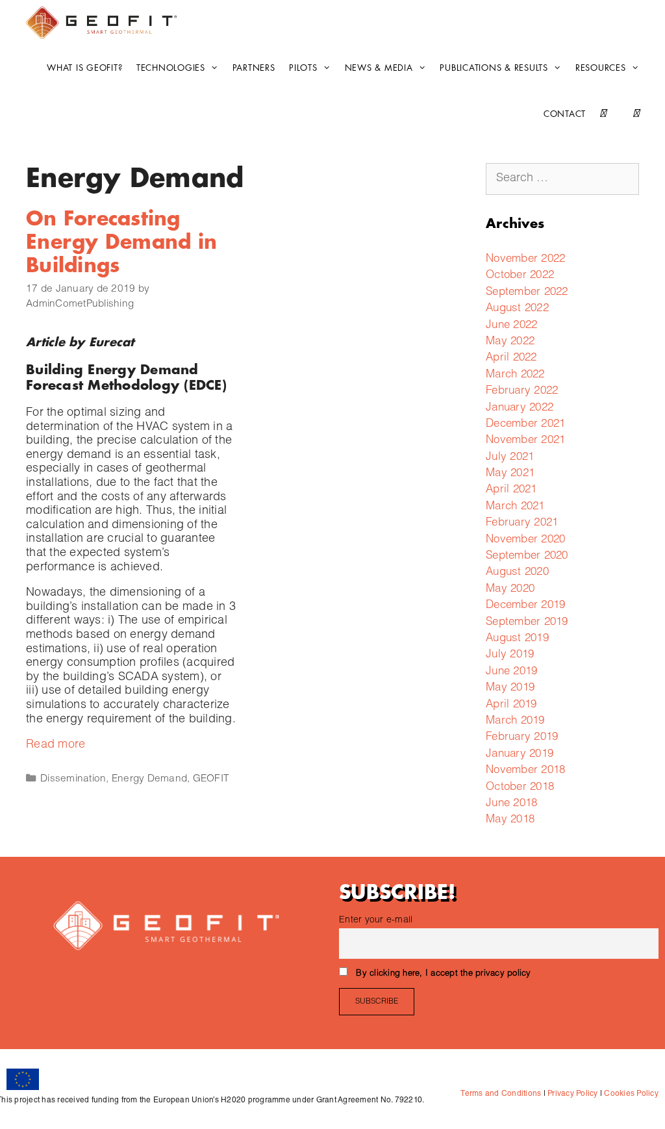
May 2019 (510, 688)
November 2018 (525, 770)
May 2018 (510, 820)
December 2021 (525, 424)
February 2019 (522, 737)
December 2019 (525, 605)
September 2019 (527, 622)
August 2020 (517, 572)
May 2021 (510, 473)
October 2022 (520, 275)
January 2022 (519, 408)
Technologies (170, 68)
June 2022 (511, 325)
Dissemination (73, 779)
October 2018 (520, 787)
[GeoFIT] (104, 22)
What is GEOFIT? (84, 68)
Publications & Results (494, 68)
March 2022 (515, 375)
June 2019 (511, 672)
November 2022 (525, 259)
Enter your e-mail (375, 920)
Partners (253, 68)
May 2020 (510, 589)
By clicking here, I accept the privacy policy (443, 974)
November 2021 (525, 440)
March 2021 (515, 507)
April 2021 (511, 490)
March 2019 (515, 721)
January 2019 (519, 754)
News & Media (379, 68)
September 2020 (527, 556)
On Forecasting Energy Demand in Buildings (121, 242)
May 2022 (510, 342)
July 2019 (510, 655)
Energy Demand (149, 779)
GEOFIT (211, 779)
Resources (600, 68)
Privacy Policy (572, 1094)
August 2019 (517, 638)
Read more (55, 745)
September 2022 (527, 292)
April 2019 (511, 705)
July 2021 (510, 457)
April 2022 (511, 358)
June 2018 (511, 803)
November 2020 (525, 540)
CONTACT (565, 114)
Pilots (303, 68)
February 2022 (522, 391)
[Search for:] (562, 178)
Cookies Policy (630, 1094)
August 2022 (517, 308)
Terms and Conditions (500, 1094)
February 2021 (522, 523)
